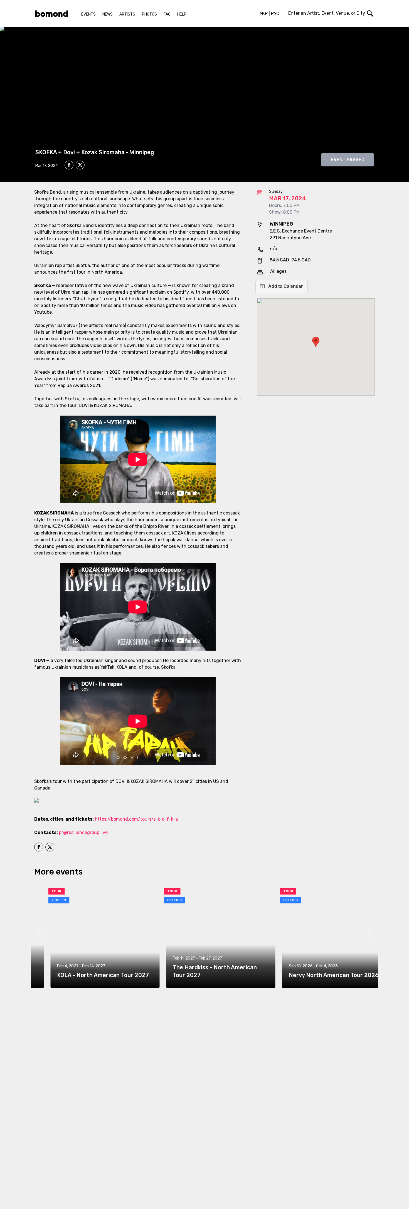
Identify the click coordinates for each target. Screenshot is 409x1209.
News (107, 14)
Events (88, 14)
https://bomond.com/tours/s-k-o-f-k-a (136, 819)
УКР (264, 13)
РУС (275, 13)
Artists (127, 14)
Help (181, 14)
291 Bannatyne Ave (290, 237)
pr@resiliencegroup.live (83, 832)
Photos (149, 14)
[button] (315, 342)
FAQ (167, 14)
